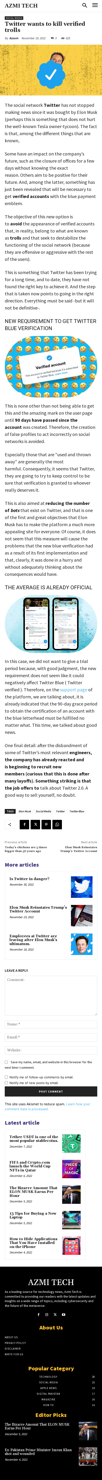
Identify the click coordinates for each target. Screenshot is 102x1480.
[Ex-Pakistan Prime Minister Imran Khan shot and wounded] (88, 1456)
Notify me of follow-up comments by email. (41, 1077)
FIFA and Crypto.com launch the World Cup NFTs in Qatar (30, 1166)
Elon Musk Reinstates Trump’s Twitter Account (78, 849)
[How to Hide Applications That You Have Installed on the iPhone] (71, 1245)
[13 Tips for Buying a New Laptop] (71, 1220)
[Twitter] (35, 824)
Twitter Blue (76, 811)
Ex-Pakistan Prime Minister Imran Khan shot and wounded (38, 1452)
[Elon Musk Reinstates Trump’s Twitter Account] (82, 915)
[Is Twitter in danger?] (82, 887)
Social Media (14, 18)
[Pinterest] (46, 824)
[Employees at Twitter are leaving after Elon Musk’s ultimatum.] (82, 944)
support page (73, 690)
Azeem (13, 38)
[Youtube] (63, 1315)
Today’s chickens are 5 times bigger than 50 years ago (26, 849)
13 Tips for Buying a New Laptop (32, 1215)
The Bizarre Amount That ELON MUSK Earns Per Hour (33, 1192)
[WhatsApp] (57, 824)
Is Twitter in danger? (29, 879)
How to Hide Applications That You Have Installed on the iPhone (33, 1243)
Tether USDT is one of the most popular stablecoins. (33, 1139)
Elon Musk (25, 811)
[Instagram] (47, 1315)
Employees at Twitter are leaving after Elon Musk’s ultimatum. (33, 940)
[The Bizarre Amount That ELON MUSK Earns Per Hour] (71, 1194)
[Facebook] (24, 824)
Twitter (60, 811)
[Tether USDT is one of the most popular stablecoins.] (71, 1143)
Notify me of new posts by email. (34, 1083)
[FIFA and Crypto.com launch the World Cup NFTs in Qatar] (71, 1169)
